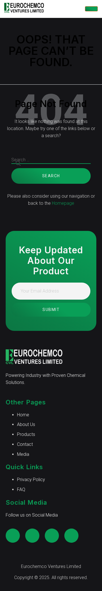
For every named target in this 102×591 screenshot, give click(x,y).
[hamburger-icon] (91, 8)
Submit (51, 309)
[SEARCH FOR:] (51, 162)
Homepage (63, 203)
